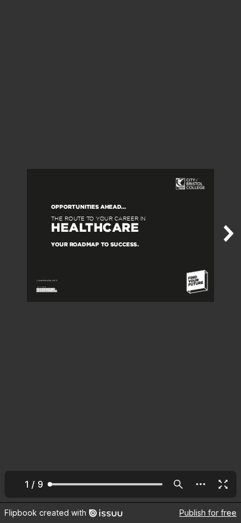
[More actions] (200, 484)
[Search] (178, 484)
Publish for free (208, 512)
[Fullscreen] (223, 484)
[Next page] (227, 251)
